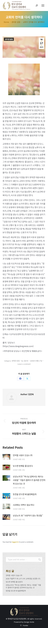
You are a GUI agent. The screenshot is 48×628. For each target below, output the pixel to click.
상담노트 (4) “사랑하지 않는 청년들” (28, 515)
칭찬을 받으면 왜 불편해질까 (24, 494)
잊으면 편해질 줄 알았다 (23, 465)
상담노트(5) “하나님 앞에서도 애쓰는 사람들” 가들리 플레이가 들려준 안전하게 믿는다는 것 (29, 480)
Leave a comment (24, 364)
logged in (15, 542)
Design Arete (29, 622)
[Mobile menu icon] (42, 5)
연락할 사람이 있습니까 (22, 455)
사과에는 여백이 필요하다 (23, 504)
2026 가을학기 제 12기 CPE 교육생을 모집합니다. (23, 578)
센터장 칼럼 (9, 39)
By (24, 361)
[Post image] (6, 457)
